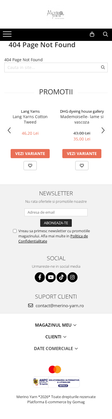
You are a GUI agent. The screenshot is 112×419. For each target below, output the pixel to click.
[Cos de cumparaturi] (92, 34)
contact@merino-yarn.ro (59, 305)
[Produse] (8, 35)
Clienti (54, 336)
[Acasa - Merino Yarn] (56, 14)
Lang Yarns (30, 111)
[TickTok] (62, 277)
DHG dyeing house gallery (82, 111)
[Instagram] (72, 277)
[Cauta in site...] (105, 34)
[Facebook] (40, 277)
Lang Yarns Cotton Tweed (30, 119)
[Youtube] (51, 277)
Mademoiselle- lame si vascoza (82, 119)
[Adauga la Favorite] (30, 165)
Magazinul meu (54, 325)
